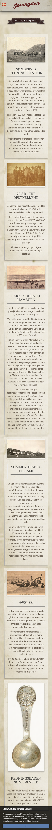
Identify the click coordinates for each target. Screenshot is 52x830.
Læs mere (35, 821)
